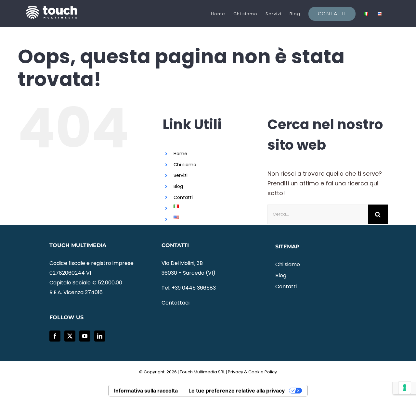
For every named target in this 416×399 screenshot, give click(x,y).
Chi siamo (185, 164)
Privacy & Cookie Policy (252, 372)
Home (180, 153)
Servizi (181, 175)
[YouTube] (84, 336)
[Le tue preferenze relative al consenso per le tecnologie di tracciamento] (404, 387)
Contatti (183, 197)
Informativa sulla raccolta (146, 390)
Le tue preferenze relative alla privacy (236, 390)
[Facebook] (54, 336)
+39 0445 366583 (194, 288)
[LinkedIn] (99, 336)
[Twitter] (69, 336)
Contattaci (175, 302)
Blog (178, 186)
